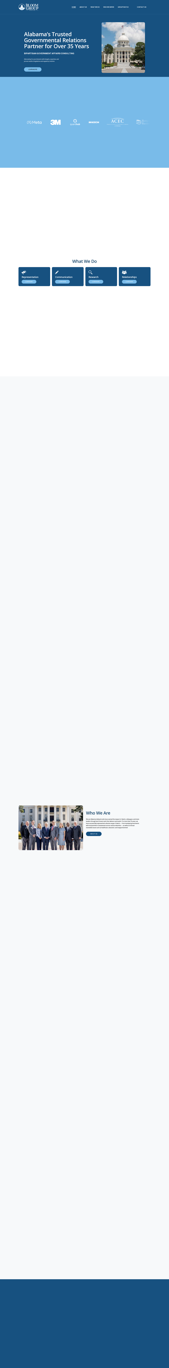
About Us (83, 7)
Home (74, 7)
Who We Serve (108, 7)
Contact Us (141, 7)
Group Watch (123, 7)
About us (93, 834)
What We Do (95, 7)
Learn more (32, 69)
